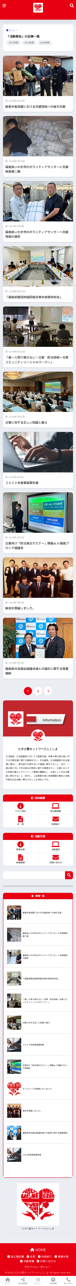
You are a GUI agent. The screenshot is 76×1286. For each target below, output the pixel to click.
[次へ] (48, 691)
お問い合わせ (48, 1261)
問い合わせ (68, 1283)
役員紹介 (46, 1256)
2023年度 (29, 42)
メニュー (38, 1283)
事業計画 (63, 1256)
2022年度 (13, 42)
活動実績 (29, 1261)
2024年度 (44, 42)
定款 (32, 1256)
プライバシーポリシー (37, 1267)
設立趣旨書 (17, 1256)
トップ (7, 1283)
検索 (69, 875)
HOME (40, 1250)
